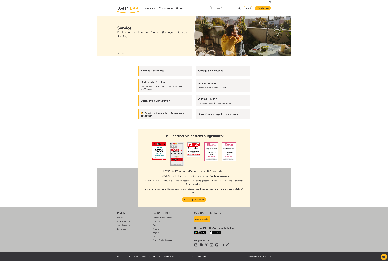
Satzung (156, 229)
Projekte (156, 232)
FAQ (154, 236)
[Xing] (227, 245)
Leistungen (150, 8)
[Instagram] (201, 245)
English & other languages (163, 240)
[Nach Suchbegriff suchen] (239, 8)
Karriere (120, 217)
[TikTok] (211, 245)
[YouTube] (222, 245)
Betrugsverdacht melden (196, 256)
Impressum (121, 256)
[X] (206, 245)
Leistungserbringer (124, 229)
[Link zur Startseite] (119, 53)
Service (180, 8)
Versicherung (166, 8)
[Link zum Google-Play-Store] (200, 232)
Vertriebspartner (123, 225)
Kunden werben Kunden (162, 217)
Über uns (156, 221)
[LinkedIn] (217, 245)
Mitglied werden (263, 8)
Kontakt (248, 8)
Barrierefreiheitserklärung (174, 256)
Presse (155, 225)
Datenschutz (134, 256)
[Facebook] (196, 245)
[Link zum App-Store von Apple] (215, 232)
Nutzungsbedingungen (151, 256)
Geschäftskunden (124, 221)
